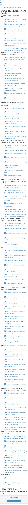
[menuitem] (1, 3)
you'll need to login (20, 499)
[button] (1, 1)
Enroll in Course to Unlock (14, 501)
